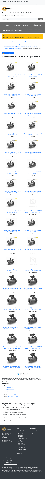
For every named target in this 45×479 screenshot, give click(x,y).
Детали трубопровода (23, 432)
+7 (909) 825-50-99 (10, 393)
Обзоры (14, 1)
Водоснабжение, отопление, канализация (22, 435)
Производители (35, 430)
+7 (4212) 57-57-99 (39, 4)
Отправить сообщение (12, 396)
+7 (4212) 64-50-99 (10, 391)
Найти (40, 19)
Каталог (4, 1)
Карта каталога (19, 453)
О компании (20, 1)
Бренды (9, 1)
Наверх (4, 475)
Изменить (31, 4)
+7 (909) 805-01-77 (10, 389)
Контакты (26, 1)
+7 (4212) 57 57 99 (8, 462)
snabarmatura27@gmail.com (13, 394)
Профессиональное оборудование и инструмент (22, 440)
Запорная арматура (22, 430)
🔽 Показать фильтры (8, 53)
